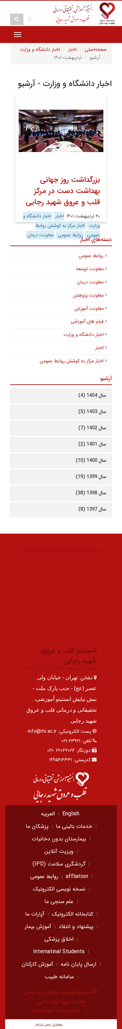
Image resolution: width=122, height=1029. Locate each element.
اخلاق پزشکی (59, 939)
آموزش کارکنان (37, 964)
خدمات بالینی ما (74, 826)
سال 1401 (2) (92, 444)
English (70, 814)
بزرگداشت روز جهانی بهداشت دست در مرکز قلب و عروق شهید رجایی (63, 191)
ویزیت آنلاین (59, 851)
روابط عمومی (91, 255)
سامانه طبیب (59, 976)
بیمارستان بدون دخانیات (59, 839)
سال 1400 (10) (91, 460)
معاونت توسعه (90, 269)
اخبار (72, 49)
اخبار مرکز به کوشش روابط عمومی (72, 361)
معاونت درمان (90, 282)
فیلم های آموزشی (87, 321)
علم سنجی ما (59, 901)
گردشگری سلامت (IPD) (59, 864)
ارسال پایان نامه (78, 964)
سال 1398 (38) (91, 493)
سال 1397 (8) (92, 509)
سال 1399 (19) (91, 476)
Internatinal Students (59, 951)
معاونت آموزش (89, 308)
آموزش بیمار (38, 926)
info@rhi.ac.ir (42, 731)
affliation (77, 876)
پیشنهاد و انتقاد (76, 926)
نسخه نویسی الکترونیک (59, 889)
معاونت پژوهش (88, 295)
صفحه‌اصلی (96, 49)
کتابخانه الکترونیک (72, 914)
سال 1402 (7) (92, 428)
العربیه (48, 814)
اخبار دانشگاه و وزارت (40, 49)
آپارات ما (34, 914)
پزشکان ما (37, 826)
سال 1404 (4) (92, 395)
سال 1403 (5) (92, 411)
